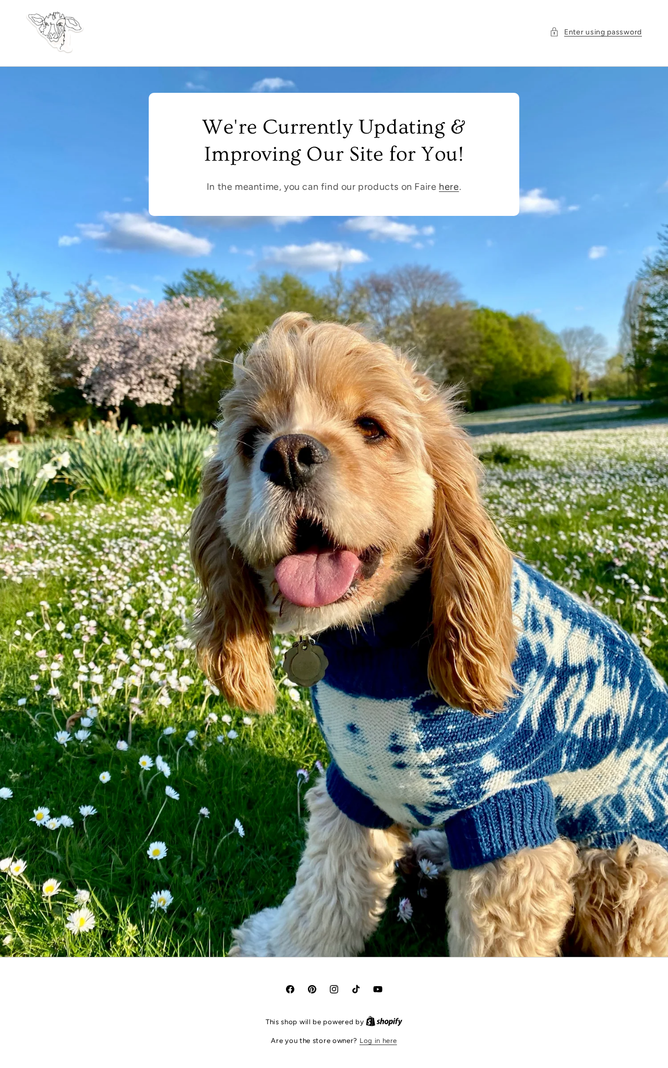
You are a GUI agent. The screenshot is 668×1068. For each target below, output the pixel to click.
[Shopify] (384, 1022)
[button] (596, 32)
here (449, 186)
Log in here (378, 1041)
